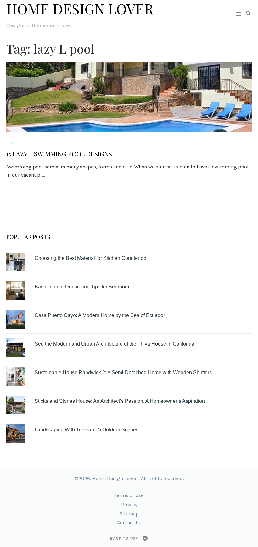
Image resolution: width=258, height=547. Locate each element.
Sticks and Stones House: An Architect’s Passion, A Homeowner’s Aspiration (120, 401)
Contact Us (129, 523)
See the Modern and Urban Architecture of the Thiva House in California (114, 344)
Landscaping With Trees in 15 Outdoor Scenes (86, 429)
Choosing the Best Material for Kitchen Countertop (90, 258)
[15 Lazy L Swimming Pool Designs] (129, 97)
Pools (13, 143)
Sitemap (129, 514)
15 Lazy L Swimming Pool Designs (59, 154)
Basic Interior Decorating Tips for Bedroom (82, 286)
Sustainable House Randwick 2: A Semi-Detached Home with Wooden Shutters (123, 372)
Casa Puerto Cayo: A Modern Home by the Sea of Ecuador (100, 315)
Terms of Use (129, 495)
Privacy (129, 504)
